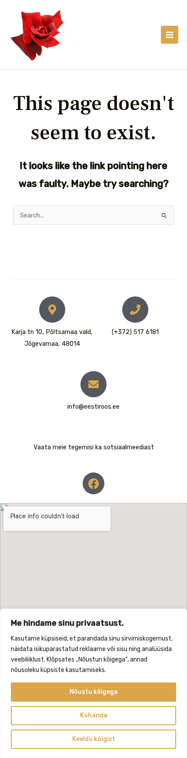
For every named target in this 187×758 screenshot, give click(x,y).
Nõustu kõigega (94, 692)
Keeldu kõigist (93, 739)
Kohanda (93, 715)
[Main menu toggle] (169, 34)
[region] (93, 683)
